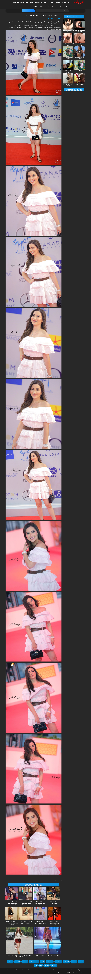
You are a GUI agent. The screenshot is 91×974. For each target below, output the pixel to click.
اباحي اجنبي (10, 961)
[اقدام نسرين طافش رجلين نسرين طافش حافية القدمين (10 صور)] (25, 893)
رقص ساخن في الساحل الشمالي (80, 58)
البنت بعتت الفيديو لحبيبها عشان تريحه (68, 44)
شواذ (36, 965)
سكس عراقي (43, 2)
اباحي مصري (24, 961)
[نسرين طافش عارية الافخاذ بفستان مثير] (53, 893)
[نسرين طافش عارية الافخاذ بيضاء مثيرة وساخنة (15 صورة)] (12, 913)
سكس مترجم (67, 6)
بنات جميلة (47, 965)
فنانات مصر (81, 961)
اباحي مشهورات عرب (34, 961)
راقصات (42, 961)
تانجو (27, 2)
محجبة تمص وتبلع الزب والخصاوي (80, 31)
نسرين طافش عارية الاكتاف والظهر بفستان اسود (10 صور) (12, 903)
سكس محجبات (16, 2)
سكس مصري (57, 2)
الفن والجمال (58, 18)
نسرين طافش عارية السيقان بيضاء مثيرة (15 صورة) (47, 955)
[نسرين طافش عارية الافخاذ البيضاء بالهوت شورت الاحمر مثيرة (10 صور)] (19, 940)
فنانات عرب (73, 961)
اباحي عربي (17, 961)
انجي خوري (63, 2)
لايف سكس (22, 2)
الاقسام (68, 2)
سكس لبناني (60, 6)
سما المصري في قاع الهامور (68, 58)
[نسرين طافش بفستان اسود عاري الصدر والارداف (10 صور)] (54, 913)
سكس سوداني (54, 6)
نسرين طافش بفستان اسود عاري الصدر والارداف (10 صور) (55, 923)
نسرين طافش (51, 18)
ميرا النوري (31, 2)
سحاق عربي (41, 6)
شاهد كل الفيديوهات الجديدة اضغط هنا (74, 89)
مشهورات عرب (50, 961)
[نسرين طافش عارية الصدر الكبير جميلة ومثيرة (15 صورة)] (39, 893)
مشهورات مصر (58, 961)
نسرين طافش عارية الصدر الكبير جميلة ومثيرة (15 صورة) (40, 903)
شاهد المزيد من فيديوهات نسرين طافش (33, 884)
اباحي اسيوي (53, 965)
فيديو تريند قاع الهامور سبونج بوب (68, 71)
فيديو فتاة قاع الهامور (80, 70)
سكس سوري (47, 6)
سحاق (40, 965)
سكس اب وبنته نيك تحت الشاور (68, 84)
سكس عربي (37, 2)
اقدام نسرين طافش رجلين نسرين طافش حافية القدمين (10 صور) (26, 903)
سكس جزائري (50, 2)
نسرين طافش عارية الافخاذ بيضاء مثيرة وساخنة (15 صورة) (12, 923)
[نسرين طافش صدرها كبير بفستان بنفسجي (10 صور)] (40, 913)
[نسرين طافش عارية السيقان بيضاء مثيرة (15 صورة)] (47, 940)
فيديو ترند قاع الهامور (80, 84)
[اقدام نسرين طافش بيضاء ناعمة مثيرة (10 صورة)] (26, 913)
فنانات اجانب (66, 961)
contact (35, 6)
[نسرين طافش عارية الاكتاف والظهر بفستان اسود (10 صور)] (11, 893)
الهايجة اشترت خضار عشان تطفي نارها (80, 44)
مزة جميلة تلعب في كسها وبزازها (68, 31)
